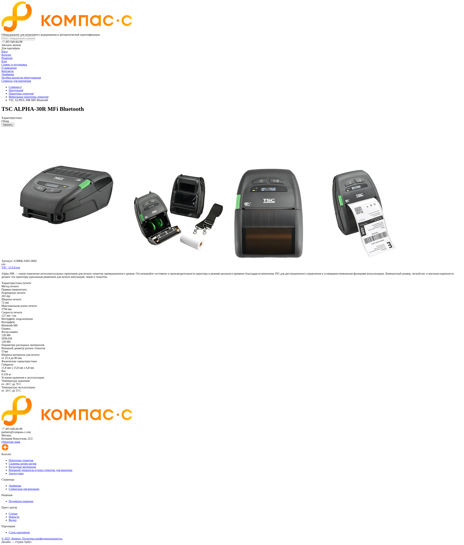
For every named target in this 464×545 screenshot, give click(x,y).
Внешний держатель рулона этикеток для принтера (40, 470)
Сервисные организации (24, 488)
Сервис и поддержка (14, 64)
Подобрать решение (21, 501)
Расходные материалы (22, 466)
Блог (4, 61)
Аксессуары (16, 473)
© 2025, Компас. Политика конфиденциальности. (32, 538)
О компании (9, 67)
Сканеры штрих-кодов (22, 463)
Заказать (8, 124)
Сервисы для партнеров (16, 80)
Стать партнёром (19, 532)
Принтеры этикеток (21, 93)
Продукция (16, 90)
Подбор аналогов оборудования (21, 77)
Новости (14, 516)
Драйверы (7, 74)
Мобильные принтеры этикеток (28, 96)
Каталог (6, 54)
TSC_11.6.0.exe (10, 267)
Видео (12, 520)
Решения (6, 58)
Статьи (13, 513)
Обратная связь (10, 441)
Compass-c (15, 87)
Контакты (7, 71)
